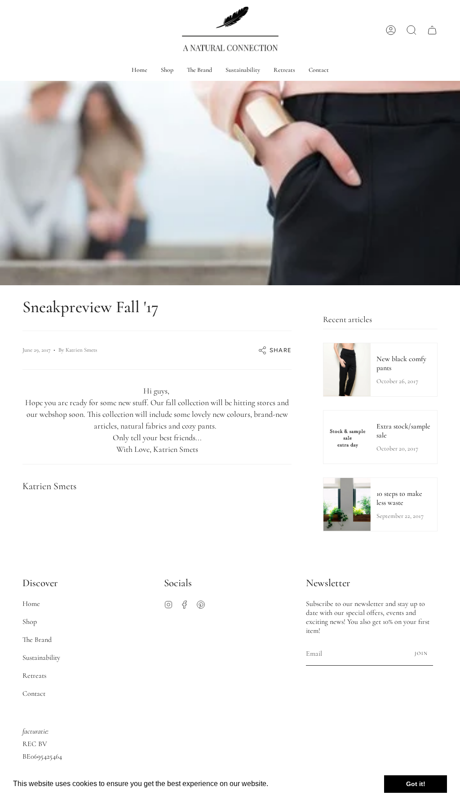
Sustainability (41, 657)
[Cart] (432, 30)
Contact (33, 693)
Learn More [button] (289, 783)
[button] (411, 30)
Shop (29, 621)
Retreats (34, 675)
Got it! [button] (415, 783)
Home (31, 603)
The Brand (37, 639)
